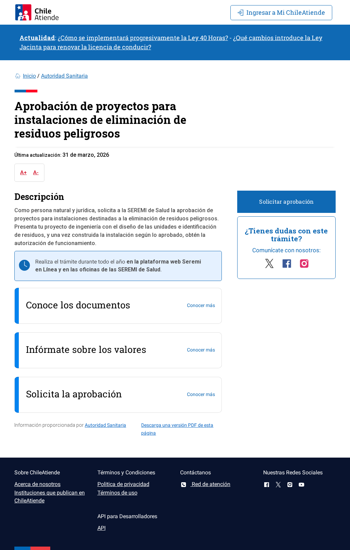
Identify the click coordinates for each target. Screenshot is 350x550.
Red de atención (210, 484)
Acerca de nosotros (37, 484)
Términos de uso (117, 492)
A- (36, 172)
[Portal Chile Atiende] (36, 12)
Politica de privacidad (123, 484)
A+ (23, 172)
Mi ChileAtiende (285, 12)
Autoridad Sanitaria (64, 76)
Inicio (29, 76)
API (101, 528)
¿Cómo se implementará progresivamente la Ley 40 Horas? (143, 38)
